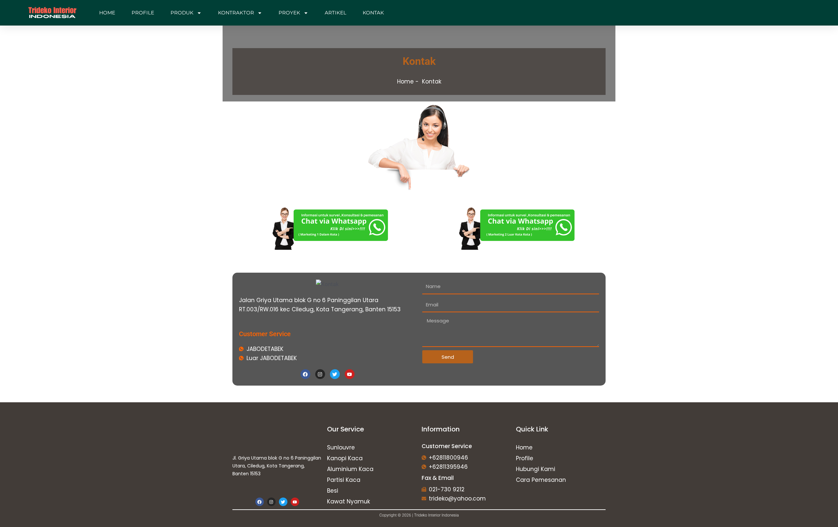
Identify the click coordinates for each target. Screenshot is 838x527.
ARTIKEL (335, 12)
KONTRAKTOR (236, 12)
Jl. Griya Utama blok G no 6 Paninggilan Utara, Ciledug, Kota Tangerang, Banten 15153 (276, 466)
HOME (107, 12)
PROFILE (143, 12)
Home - (408, 81)
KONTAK (373, 12)
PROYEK (289, 12)
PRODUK (182, 12)
